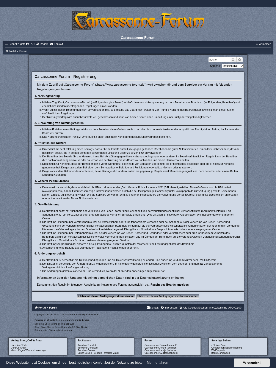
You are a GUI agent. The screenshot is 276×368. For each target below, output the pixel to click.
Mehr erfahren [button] (157, 362)
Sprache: (215, 65)
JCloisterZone (218, 345)
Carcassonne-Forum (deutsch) (160, 345)
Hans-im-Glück (19, 345)
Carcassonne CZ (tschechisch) (161, 353)
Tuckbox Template (87, 345)
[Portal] (138, 20)
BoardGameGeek (220, 353)
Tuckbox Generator (88, 347)
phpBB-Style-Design (78, 327)
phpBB (50, 320)
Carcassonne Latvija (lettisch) (160, 350)
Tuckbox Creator (87, 350)
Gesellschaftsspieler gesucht (226, 347)
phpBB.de (69, 324)
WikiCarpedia (218, 350)
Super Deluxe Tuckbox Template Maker (98, 353)
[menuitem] (30, 44)
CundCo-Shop (18, 347)
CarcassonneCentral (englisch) (160, 347)
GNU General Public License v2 (140, 187)
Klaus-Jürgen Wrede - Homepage (28, 350)
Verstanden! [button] (252, 362)
